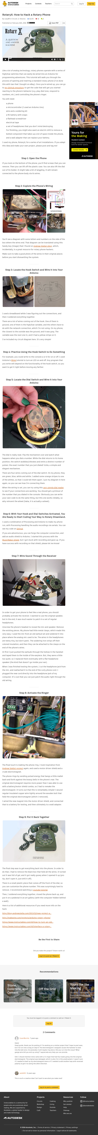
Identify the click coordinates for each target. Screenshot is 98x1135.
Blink (13, 360)
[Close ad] (96, 104)
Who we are (67, 1113)
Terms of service (44, 1127)
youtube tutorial (40, 890)
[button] (64, 23)
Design (39, 1107)
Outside (52, 1107)
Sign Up (91, 4)
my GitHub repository (14, 87)
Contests (38, 4)
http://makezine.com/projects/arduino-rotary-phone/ (26, 917)
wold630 (23, 1073)
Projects (28, 4)
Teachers (48, 4)
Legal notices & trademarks (67, 1131)
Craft (38, 1110)
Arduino (22, 19)
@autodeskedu (88, 1106)
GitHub (20, 528)
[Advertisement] (83, 130)
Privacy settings (72, 1127)
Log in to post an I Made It (49, 956)
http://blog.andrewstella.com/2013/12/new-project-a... (26, 913)
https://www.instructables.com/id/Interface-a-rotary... (26, 926)
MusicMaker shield (10, 540)
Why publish (67, 1101)
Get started (67, 1104)
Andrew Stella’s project (12, 768)
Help (65, 1107)
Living (52, 1104)
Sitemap (66, 1110)
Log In (81, 4)
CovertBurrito (24, 1038)
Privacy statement (58, 1127)
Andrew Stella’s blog (42, 246)
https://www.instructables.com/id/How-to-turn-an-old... (27, 922)
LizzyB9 (7, 19)
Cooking (53, 1101)
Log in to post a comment (49, 1087)
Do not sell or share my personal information (39, 1131)
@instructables (88, 1101)
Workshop (40, 1104)
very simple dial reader (53, 487)
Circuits (14, 19)
